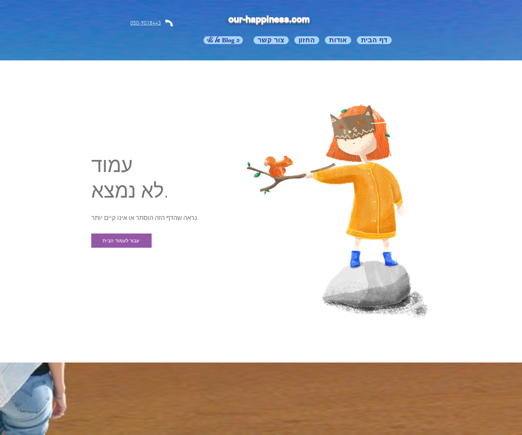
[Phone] (169, 23)
